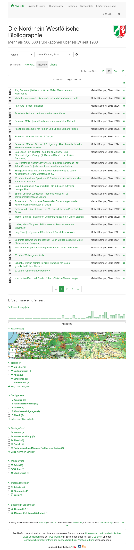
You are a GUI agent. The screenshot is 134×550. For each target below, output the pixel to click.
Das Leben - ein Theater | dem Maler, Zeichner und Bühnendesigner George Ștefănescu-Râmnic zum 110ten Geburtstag (44, 155)
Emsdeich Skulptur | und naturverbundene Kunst (40, 113)
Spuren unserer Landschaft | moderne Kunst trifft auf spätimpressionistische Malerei (42, 195)
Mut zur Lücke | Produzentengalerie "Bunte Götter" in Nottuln (46, 247)
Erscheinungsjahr (19, 307)
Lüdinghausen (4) (22, 370)
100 (122, 71)
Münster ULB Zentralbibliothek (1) (31, 513)
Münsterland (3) (21, 382)
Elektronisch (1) (21, 472)
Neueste (42, 64)
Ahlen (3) (18, 374)
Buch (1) (17, 494)
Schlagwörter (17, 428)
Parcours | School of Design (29, 105)
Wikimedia (77, 522)
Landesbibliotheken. (62, 547)
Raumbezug (17, 328)
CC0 (54, 522)
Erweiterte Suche (36, 6)
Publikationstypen (19, 482)
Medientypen (17, 460)
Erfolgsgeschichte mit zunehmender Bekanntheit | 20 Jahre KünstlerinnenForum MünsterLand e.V (45, 172)
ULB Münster (56, 536)
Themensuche (56, 6)
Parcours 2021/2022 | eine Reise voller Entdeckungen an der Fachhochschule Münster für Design (46, 203)
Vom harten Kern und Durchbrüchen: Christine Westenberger (46, 278)
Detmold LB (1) (21, 509)
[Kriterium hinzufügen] (76, 54)
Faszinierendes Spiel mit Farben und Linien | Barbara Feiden (46, 128)
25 (109, 71)
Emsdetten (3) (20, 378)
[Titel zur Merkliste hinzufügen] (124, 90)
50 (115, 71)
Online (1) (19, 469)
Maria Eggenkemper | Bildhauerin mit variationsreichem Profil (46, 98)
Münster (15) (19, 367)
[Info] (119, 14)
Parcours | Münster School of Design (34, 136)
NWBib (19, 5)
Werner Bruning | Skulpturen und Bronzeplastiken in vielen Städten (49, 216)
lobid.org (43, 522)
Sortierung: (15, 64)
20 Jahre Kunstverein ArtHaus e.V (32, 270)
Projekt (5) (18, 444)
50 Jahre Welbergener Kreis (29, 255)
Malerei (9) (18, 432)
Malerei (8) (18, 407)
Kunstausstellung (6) (24, 436)
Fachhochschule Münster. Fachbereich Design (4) (38, 448)
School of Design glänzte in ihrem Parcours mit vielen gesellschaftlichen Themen (42, 264)
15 (103, 71)
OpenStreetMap (106, 522)
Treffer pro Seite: (89, 71)
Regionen (72, 6)
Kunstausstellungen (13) (25, 403)
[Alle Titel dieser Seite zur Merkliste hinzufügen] (124, 82)
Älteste (53, 64)
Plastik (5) (18, 415)
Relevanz (29, 64)
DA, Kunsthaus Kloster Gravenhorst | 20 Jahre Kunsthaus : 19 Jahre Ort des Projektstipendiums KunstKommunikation (47, 164)
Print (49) (18, 465)
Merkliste (109, 14)
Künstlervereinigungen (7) (26, 411)
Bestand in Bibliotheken (22, 504)
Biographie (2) (20, 491)
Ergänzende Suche (106, 6)
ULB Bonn (97, 536)
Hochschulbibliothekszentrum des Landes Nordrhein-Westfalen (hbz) (58, 539)
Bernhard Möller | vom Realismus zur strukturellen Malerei (45, 121)
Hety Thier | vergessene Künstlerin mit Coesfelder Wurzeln (45, 232)
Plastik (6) (18, 440)
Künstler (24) (19, 399)
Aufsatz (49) (19, 487)
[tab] (15, 64)
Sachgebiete (86, 6)
